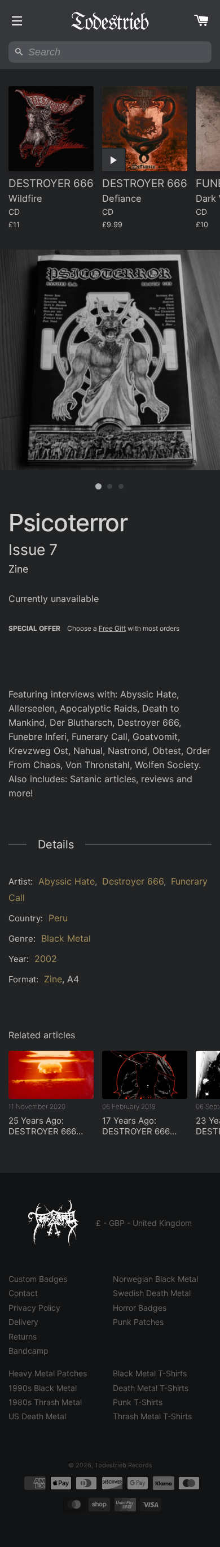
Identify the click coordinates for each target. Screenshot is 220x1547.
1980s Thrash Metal (45, 1402)
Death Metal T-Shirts (150, 1388)
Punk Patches (138, 1322)
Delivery (23, 1322)
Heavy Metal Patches (47, 1373)
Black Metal (66, 938)
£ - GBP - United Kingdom (144, 1223)
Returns (22, 1336)
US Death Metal (37, 1416)
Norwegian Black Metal (155, 1279)
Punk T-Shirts (137, 1402)
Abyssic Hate (66, 881)
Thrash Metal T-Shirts (152, 1416)
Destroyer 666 (133, 881)
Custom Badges (37, 1279)
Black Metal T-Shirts (150, 1373)
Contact (23, 1293)
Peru (58, 918)
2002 (45, 958)
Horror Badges (139, 1307)
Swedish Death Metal (152, 1293)
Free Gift (112, 628)
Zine (53, 979)
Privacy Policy (34, 1307)
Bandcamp (28, 1350)
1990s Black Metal (42, 1388)
